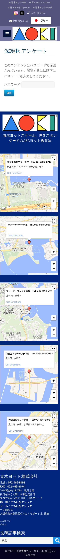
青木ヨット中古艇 (43, 7)
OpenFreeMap (40, 211)
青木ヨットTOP (18, 2)
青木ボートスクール (20, 7)
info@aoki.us (20, 20)
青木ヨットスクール (41, 2)
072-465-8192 (38, 12)
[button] (29, 180)
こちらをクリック (21, 502)
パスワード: (12, 84)
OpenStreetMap (52, 211)
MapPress (32, 211)
